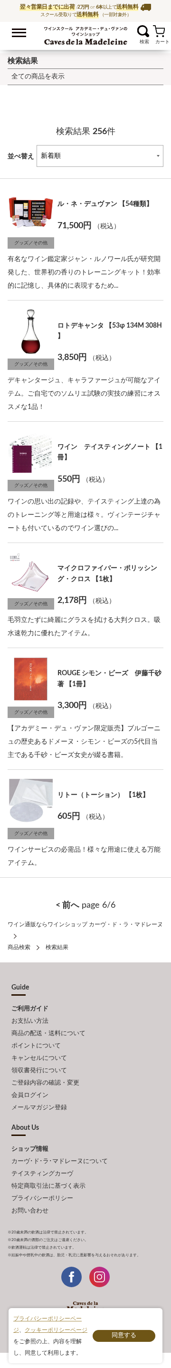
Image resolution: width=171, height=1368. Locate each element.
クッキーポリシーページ (56, 1330)
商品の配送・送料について (48, 1033)
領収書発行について (39, 1070)
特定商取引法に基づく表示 (48, 1186)
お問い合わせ (29, 1211)
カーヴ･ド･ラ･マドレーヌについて (59, 1161)
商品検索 (19, 947)
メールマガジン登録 (39, 1108)
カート (159, 31)
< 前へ (67, 905)
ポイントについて (36, 1046)
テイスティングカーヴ (42, 1174)
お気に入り (131, 31)
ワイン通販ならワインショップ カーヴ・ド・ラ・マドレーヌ (85, 34)
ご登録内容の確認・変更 (45, 1083)
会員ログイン (29, 1095)
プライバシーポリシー (42, 1198)
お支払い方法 (29, 1021)
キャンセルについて (39, 1058)
